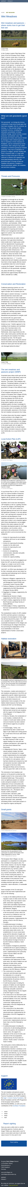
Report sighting (14, 1142)
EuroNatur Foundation (18, 1106)
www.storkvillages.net (6, 1172)
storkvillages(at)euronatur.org (8, 1174)
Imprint (3, 1)
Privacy (10, 1)
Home (2, 12)
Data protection (13, 1185)
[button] (5, 1111)
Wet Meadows (10, 12)
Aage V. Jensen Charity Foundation (13, 1098)
